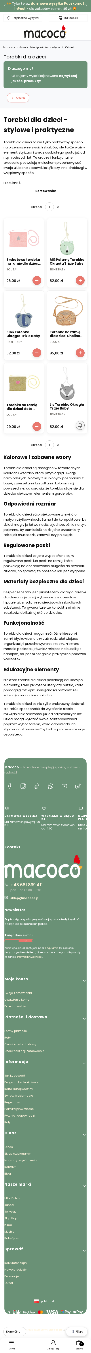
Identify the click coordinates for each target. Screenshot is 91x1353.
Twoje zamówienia (18, 993)
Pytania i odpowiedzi (19, 1115)
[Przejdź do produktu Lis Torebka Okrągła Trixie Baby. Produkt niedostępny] (67, 383)
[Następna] (86, 6)
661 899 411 (70, 18)
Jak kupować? (15, 1075)
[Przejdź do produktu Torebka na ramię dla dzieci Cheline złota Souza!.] (67, 310)
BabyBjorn (11, 1238)
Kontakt (9, 1167)
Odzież (69, 47)
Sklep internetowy (44, 1329)
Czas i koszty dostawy (20, 1044)
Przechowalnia (15, 1006)
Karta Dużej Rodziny (18, 1089)
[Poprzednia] (5, 6)
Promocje (11, 1276)
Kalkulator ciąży (15, 1263)
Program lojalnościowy (21, 1082)
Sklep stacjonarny (17, 1153)
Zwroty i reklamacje (18, 1095)
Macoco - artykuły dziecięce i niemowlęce (31, 47)
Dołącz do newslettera (25, 940)
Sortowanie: (45, 191)
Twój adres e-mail (18, 935)
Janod (9, 1205)
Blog (7, 1173)
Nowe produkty (15, 1269)
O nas (8, 1147)
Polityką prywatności (29, 957)
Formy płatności (16, 1031)
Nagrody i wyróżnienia (20, 1160)
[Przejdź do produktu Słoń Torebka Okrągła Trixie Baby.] (23, 310)
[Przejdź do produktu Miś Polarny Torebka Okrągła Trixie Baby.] (67, 238)
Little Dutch (12, 1198)
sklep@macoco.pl (24, 898)
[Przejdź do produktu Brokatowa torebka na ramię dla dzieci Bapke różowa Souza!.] (23, 238)
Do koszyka (36, 280)
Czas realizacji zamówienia (24, 1051)
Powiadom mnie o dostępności (80, 425)
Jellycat (10, 1211)
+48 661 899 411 (26, 885)
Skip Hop (10, 1218)
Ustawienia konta (17, 999)
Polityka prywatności (19, 1109)
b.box (8, 1225)
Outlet (8, 1283)
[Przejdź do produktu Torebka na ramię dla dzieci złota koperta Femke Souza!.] (23, 384)
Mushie (9, 1231)
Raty (7, 1037)
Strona (36, 207)
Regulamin (52, 948)
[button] (45, 980)
